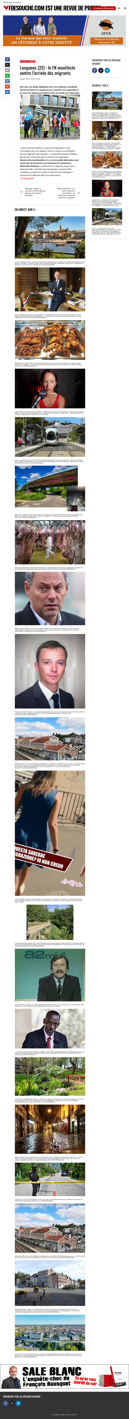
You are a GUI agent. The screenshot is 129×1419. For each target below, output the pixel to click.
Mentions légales (71, 1415)
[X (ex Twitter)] (101, 70)
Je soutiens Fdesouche (103, 8)
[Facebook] (94, 70)
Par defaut (24, 61)
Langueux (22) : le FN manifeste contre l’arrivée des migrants (47, 70)
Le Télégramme (27, 178)
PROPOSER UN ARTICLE (12, 3)
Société (32, 61)
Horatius (22, 79)
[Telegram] (107, 70)
